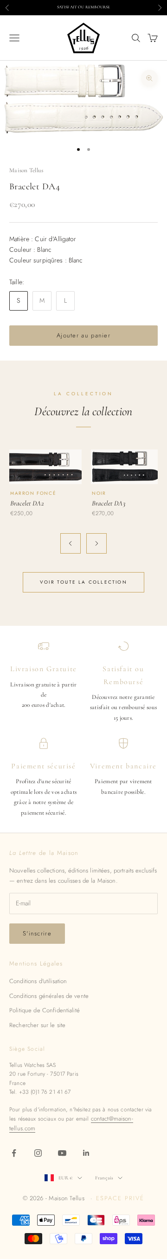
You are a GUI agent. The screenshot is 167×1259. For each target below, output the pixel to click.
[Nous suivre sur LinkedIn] (86, 1153)
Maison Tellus (26, 170)
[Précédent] (70, 543)
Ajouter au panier (83, 335)
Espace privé (120, 1198)
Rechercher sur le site (37, 1025)
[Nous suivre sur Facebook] (14, 1153)
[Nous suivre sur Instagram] (38, 1153)
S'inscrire (37, 933)
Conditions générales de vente (49, 995)
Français (104, 1178)
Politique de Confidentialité (44, 1010)
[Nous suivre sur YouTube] (62, 1153)
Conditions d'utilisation (38, 981)
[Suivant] (96, 543)
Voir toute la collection (83, 582)
